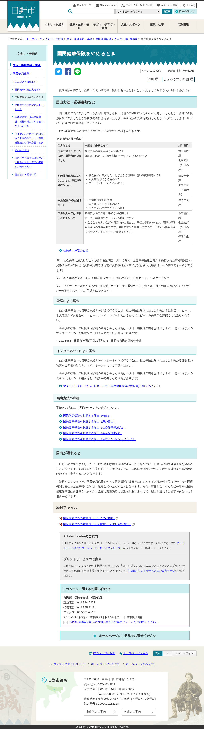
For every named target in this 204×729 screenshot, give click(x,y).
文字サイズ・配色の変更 (139, 5)
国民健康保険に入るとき (28, 89)
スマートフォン (184, 653)
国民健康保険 (103, 39)
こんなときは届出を (126, 39)
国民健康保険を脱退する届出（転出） (87, 415)
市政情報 (183, 24)
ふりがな (191, 5)
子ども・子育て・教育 (104, 26)
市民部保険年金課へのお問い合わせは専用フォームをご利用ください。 (114, 622)
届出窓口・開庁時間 (25, 174)
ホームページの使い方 (105, 664)
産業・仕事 (157, 24)
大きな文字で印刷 (176, 79)
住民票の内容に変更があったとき (29, 107)
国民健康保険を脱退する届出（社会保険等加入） (94, 427)
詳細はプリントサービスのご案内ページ (151, 570)
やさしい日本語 (169, 5)
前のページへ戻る (104, 653)
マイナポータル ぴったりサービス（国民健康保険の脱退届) (109, 386)
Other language (108, 5)
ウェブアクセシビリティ (68, 664)
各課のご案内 (132, 711)
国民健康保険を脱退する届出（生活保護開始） (92, 433)
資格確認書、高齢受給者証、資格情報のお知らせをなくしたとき (29, 121)
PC (167, 653)
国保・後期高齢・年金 (79, 39)
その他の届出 (22, 150)
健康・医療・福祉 (79, 26)
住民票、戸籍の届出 (75, 250)
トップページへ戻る (135, 653)
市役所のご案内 (96, 711)
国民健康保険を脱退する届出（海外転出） (89, 421)
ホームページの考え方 (140, 664)
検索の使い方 (187, 11)
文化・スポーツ (130, 24)
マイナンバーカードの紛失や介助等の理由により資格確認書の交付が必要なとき (29, 138)
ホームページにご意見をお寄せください (127, 635)
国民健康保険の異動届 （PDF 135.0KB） (89, 518)
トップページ (34, 39)
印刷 (151, 79)
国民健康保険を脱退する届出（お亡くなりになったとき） (99, 439)
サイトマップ (84, 5)
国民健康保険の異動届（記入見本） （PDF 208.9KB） (97, 524)
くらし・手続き (54, 39)
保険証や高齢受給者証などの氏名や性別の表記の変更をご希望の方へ (29, 162)
